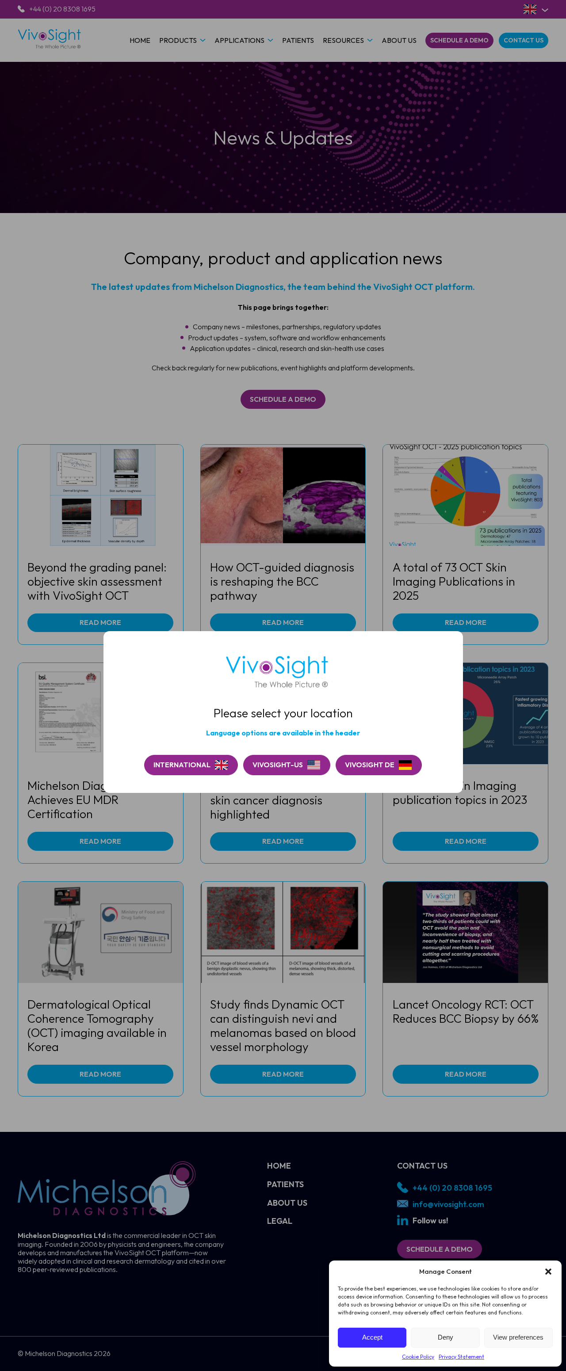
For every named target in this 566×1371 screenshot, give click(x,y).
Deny (445, 1337)
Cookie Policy (418, 1356)
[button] (548, 1271)
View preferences (518, 1337)
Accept (372, 1337)
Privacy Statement (461, 1356)
